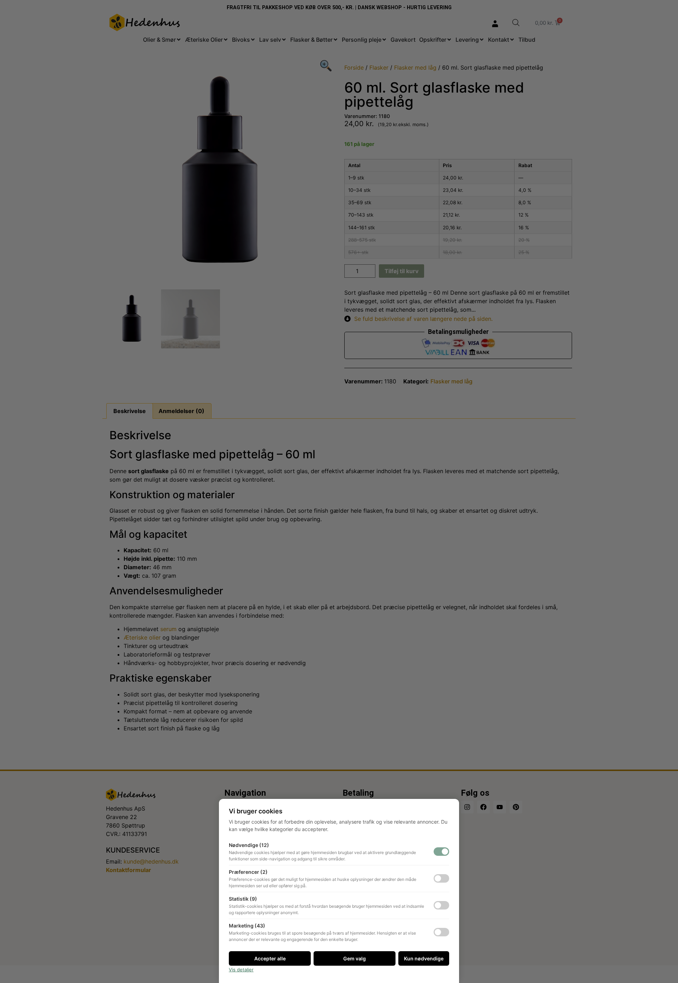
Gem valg (354, 958)
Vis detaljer (241, 969)
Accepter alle (270, 958)
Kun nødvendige (424, 958)
